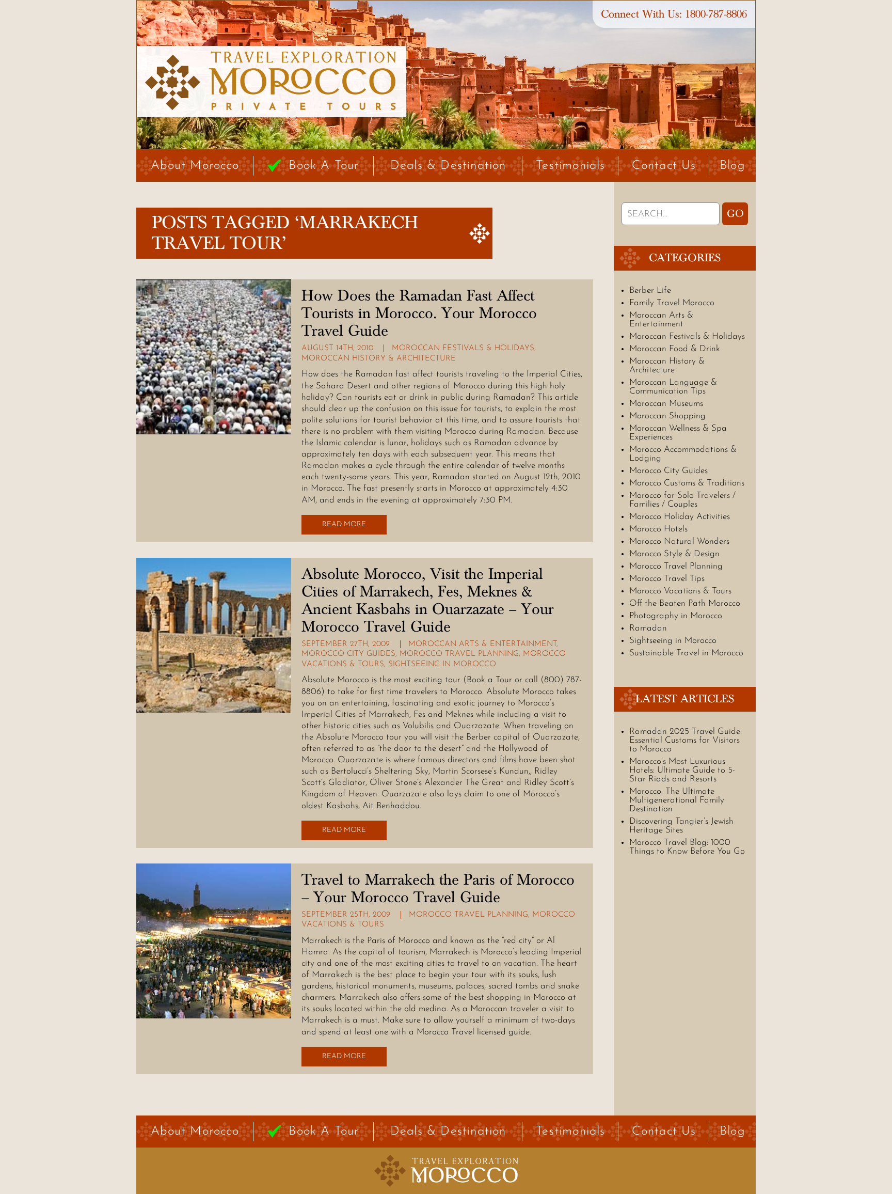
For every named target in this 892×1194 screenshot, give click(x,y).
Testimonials (570, 166)
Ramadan (648, 628)
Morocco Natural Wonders (679, 541)
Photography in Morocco (675, 615)
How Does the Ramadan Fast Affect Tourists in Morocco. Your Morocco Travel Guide (419, 313)
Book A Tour (324, 166)
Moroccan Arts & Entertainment (482, 644)
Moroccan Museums (666, 403)
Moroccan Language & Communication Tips (673, 387)
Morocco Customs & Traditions (686, 483)
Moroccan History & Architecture (378, 359)
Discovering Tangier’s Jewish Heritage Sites (681, 826)
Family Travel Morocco (671, 302)
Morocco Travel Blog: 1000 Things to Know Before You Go (687, 847)
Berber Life (650, 290)
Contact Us (664, 166)
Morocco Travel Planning (459, 654)
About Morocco (195, 166)
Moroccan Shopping (667, 416)
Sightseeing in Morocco (442, 664)
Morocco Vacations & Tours (680, 591)
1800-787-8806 (716, 14)
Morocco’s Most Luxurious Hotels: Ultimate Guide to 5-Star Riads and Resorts (682, 770)
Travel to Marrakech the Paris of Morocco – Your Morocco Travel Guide (438, 889)
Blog (732, 166)
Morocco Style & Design (674, 553)
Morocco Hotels (658, 529)
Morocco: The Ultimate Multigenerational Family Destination (676, 800)
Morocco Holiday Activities (679, 516)
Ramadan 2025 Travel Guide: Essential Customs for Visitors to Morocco (685, 740)
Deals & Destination (448, 166)
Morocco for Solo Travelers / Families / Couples (682, 500)
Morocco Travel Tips (667, 578)
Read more (344, 524)
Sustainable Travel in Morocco (686, 653)
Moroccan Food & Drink (674, 348)
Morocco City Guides (348, 654)
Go (735, 214)
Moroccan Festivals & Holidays (463, 348)
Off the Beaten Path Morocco (684, 603)
